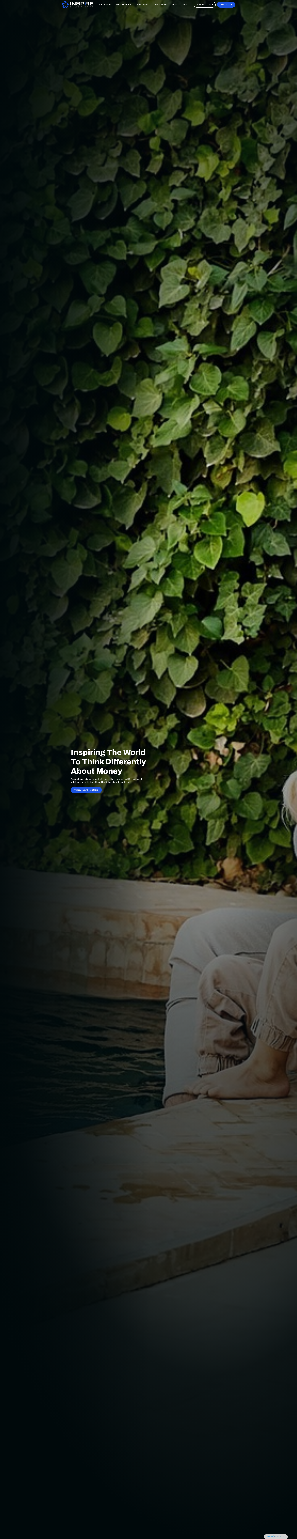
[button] (105, 5)
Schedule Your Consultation (86, 790)
